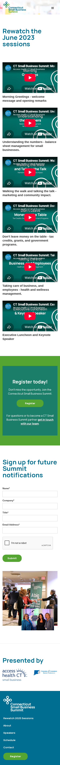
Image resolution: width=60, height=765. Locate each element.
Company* (8, 500)
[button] (53, 8)
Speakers (9, 733)
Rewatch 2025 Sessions (18, 718)
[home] (26, 8)
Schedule (9, 740)
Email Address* (11, 524)
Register (15, 756)
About (7, 725)
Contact (8, 747)
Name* (6, 488)
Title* (5, 512)
